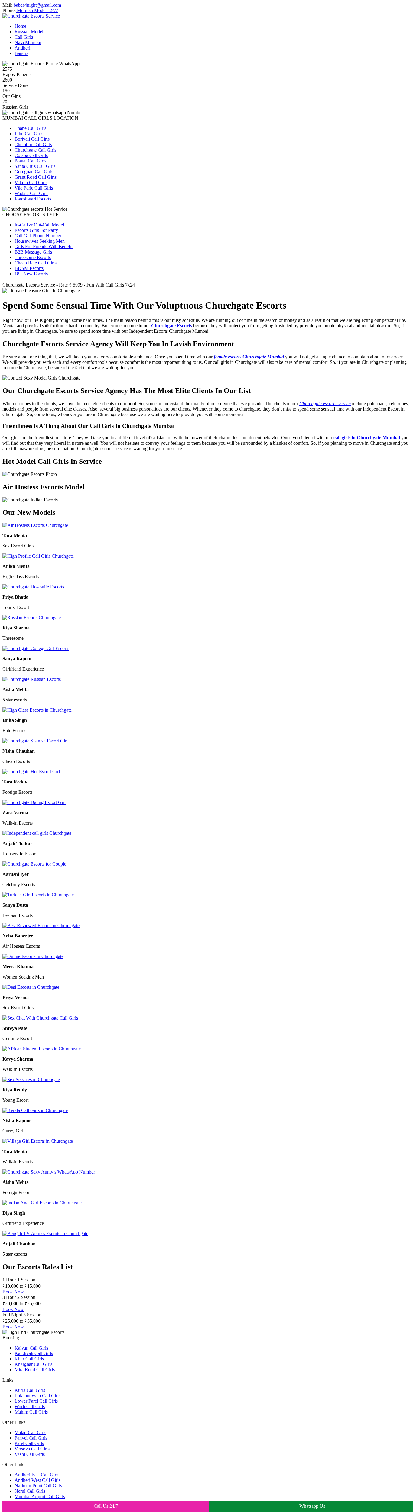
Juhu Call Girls (29, 133)
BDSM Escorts (29, 268)
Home (20, 26)
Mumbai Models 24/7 (37, 10)
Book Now (13, 1291)
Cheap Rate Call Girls (36, 262)
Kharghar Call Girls (33, 1364)
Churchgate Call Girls (35, 149)
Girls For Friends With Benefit (44, 246)
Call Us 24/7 (106, 1506)
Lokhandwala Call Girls (37, 1395)
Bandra (21, 53)
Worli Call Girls (30, 1406)
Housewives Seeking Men (40, 241)
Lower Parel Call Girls (36, 1401)
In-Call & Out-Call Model (39, 224)
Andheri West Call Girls (37, 1480)
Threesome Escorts (33, 257)
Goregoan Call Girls (34, 171)
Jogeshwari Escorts (33, 198)
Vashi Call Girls (30, 1454)
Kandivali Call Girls (34, 1353)
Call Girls (24, 37)
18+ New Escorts (31, 273)
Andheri (22, 47)
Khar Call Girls (29, 1358)
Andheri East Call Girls (37, 1474)
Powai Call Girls (30, 160)
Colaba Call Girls (31, 155)
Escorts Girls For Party (36, 230)
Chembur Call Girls (33, 144)
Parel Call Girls (29, 1443)
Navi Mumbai (28, 42)
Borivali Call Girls (32, 139)
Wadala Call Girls (31, 193)
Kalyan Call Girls (31, 1347)
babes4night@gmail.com (37, 5)
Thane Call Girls (30, 128)
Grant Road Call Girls (36, 177)
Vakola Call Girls (31, 182)
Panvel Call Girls (31, 1437)
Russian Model (29, 31)
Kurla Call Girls (30, 1390)
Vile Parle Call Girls (34, 188)
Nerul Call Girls (30, 1491)
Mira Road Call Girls (35, 1369)
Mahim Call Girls (31, 1411)
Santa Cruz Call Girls (35, 166)
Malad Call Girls (30, 1432)
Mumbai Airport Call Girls (40, 1496)
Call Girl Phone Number (38, 235)
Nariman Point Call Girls (38, 1485)
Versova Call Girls (32, 1448)
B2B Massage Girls (33, 252)
